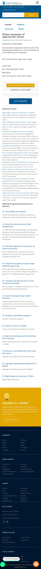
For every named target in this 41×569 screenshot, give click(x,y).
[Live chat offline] (36, 564)
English (22, 445)
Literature (5, 493)
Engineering (23, 498)
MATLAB (22, 496)
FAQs (22, 556)
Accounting (5, 464)
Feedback (20, 25)
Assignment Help (8, 40)
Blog (21, 559)
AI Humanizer (24, 561)
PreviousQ (9, 29)
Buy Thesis (23, 491)
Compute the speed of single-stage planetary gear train (18, 264)
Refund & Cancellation (8, 542)
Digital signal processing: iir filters (19, 376)
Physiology (5, 450)
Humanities (23, 447)
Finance (4, 467)
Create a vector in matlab (15, 326)
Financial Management (27, 471)
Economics (23, 464)
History (4, 447)
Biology (4, 442)
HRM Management (26, 469)
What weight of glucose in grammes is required (18, 113)
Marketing (23, 467)
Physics (4, 440)
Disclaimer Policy (25, 537)
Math (3, 445)
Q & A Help (23, 500)
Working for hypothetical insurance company (17, 131)
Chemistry (23, 440)
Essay (4, 491)
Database (5, 498)
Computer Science (25, 493)
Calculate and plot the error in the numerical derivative (18, 282)
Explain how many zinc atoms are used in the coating (20, 193)
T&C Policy (5, 540)
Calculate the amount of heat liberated (15, 162)
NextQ (20, 29)
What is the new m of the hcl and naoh (15, 169)
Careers (4, 556)
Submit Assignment (10, 419)
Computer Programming (9, 496)
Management (6, 469)
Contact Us (5, 561)
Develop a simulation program (18, 315)
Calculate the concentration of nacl (14, 146)
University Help (6, 500)
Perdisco (4, 488)
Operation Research (8, 474)
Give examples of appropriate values (14, 153)
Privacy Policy (6, 537)
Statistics (23, 450)
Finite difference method (15, 211)
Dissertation (24, 488)
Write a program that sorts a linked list (15, 179)
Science (22, 442)
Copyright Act (24, 540)
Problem (8, 25)
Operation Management (9, 471)
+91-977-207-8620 (8, 7)
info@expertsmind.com (9, 10)
